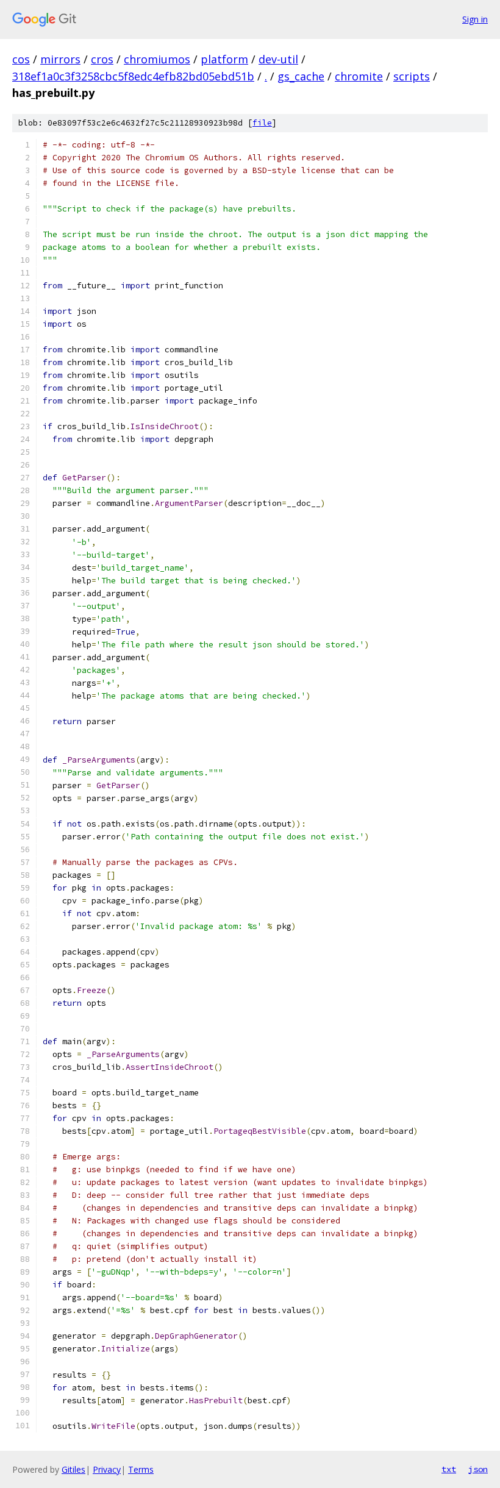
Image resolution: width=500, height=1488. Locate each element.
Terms (141, 1469)
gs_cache (300, 76)
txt (448, 1469)
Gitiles (73, 1469)
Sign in (475, 19)
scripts (411, 76)
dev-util (278, 59)
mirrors (60, 59)
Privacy (107, 1469)
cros (102, 59)
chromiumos (157, 59)
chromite (359, 76)
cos (21, 59)
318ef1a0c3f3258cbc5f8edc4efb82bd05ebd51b (133, 76)
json (478, 1469)
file (262, 123)
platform (224, 59)
